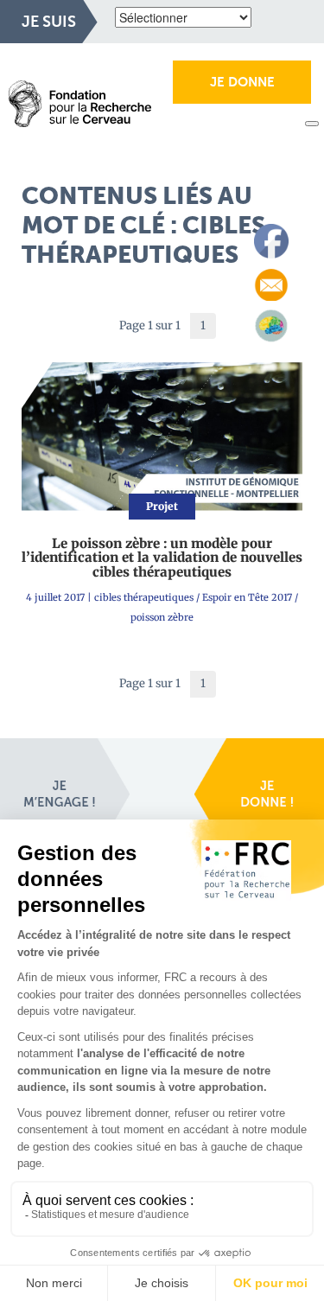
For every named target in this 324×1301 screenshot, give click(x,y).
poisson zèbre (162, 617)
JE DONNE (242, 82)
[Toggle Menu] (312, 123)
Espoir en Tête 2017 (247, 597)
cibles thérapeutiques (144, 597)
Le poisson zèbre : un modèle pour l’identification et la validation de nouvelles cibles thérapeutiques (162, 557)
